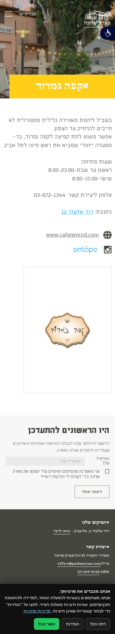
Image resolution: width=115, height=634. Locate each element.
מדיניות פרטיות (37, 611)
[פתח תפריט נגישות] (107, 33)
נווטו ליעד (61, 532)
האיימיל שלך (102, 461)
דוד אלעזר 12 (77, 212)
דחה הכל (98, 624)
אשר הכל (46, 624)
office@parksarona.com (79, 564)
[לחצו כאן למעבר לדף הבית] (98, 20)
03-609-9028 (88, 572)
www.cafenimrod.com (72, 235)
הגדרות (72, 624)
